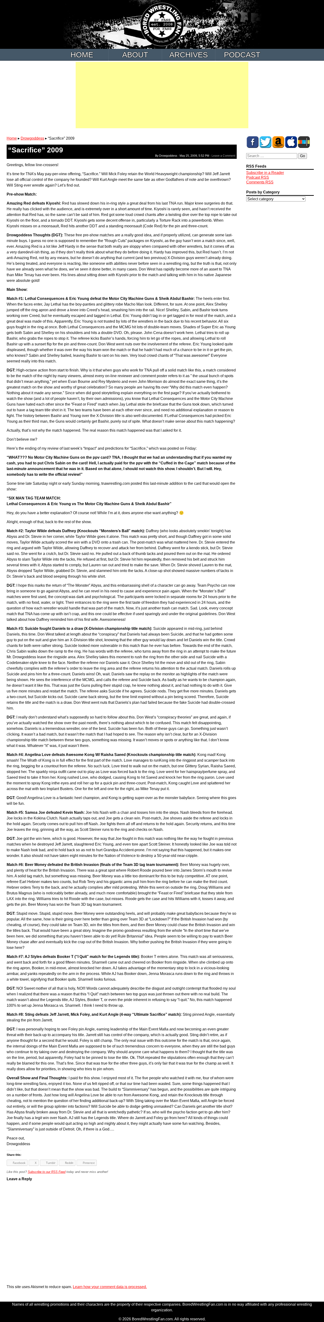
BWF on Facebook (253, 142)
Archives (188, 54)
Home (81, 54)
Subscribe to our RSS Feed (46, 1172)
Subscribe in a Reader (265, 173)
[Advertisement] (162, 95)
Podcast (242, 54)
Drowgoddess (32, 138)
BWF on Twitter (265, 142)
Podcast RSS (257, 177)
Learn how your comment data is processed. (110, 1287)
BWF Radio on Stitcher (304, 142)
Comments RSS (259, 182)
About (135, 54)
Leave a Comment (223, 155)
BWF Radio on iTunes (291, 142)
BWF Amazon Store (278, 142)
